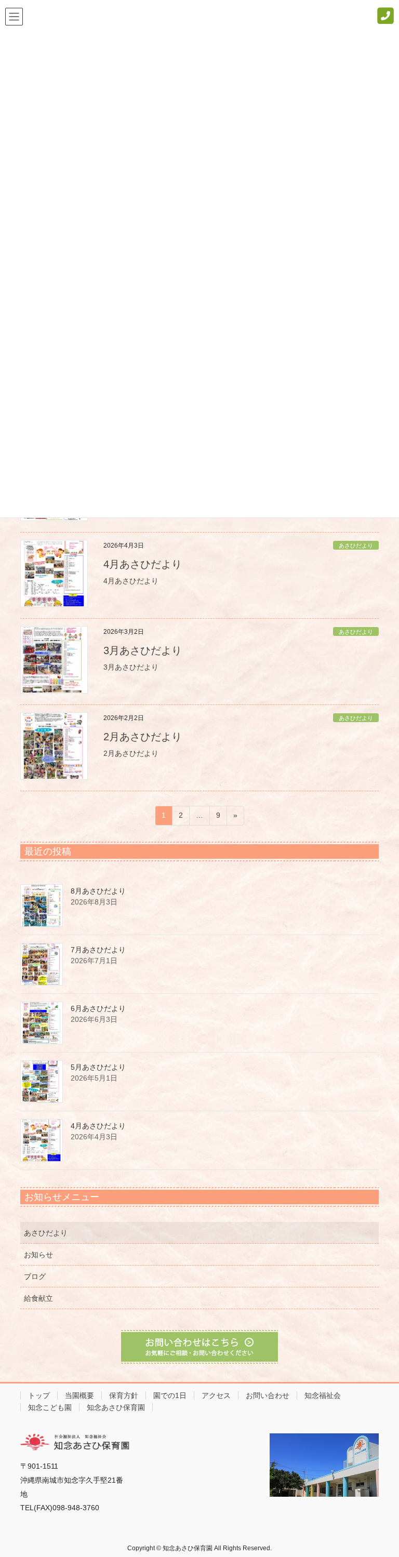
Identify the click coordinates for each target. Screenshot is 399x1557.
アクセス (216, 1395)
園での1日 (170, 1395)
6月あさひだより (98, 1008)
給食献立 (38, 1298)
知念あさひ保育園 (116, 1407)
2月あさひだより (142, 736)
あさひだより (356, 545)
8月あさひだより (98, 891)
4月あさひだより (142, 564)
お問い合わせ (267, 1395)
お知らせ (38, 1254)
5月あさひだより (98, 1067)
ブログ (35, 1276)
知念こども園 (50, 1407)
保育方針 (123, 1395)
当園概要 (79, 1395)
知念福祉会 (322, 1395)
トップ (39, 1395)
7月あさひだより (98, 950)
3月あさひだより (142, 650)
